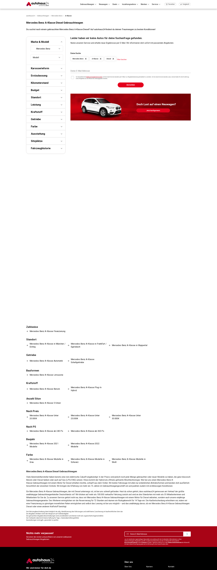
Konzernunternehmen (131, 542)
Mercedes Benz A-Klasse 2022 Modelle (85, 445)
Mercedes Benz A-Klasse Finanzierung (47, 331)
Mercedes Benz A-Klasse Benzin (45, 389)
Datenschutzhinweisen (175, 542)
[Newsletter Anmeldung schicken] (187, 534)
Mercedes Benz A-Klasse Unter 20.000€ (44, 417)
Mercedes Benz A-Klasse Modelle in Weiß (129, 460)
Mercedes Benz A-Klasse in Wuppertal (129, 345)
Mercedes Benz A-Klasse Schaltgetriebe (82, 361)
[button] (45, 42)
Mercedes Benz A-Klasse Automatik (46, 361)
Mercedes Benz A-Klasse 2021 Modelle (44, 445)
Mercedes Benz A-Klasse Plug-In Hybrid (86, 389)
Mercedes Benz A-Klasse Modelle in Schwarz (88, 460)
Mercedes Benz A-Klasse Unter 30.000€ (126, 417)
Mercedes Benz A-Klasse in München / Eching (47, 345)
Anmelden (130, 85)
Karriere (149, 567)
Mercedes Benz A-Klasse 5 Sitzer (45, 403)
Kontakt (171, 567)
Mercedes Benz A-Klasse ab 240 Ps (46, 431)
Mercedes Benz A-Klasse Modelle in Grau (46, 460)
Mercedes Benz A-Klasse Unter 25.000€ (85, 417)
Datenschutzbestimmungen (94, 77)
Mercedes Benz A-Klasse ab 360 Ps (87, 431)
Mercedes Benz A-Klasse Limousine (46, 375)
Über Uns (128, 567)
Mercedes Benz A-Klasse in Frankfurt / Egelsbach (89, 345)
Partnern (144, 542)
